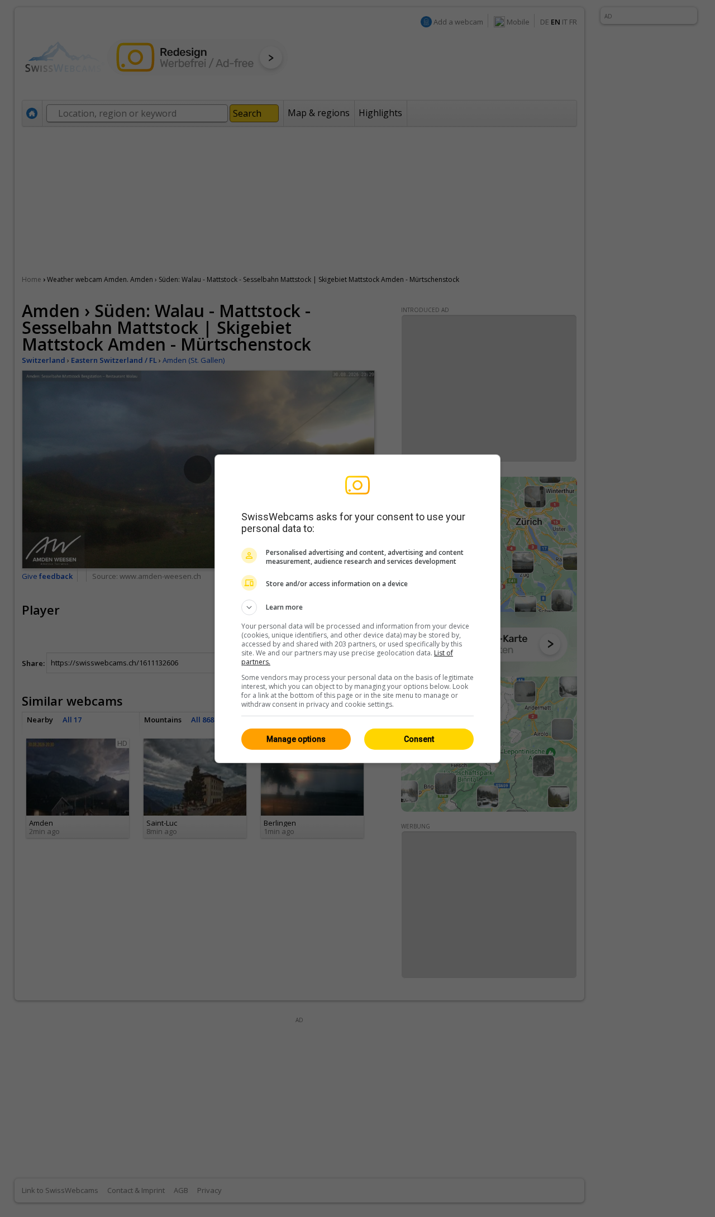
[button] (357, 607)
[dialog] (357, 608)
